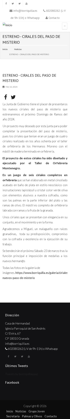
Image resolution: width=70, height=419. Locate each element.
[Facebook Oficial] (6, 3)
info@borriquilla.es (25, 11)
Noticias (18, 49)
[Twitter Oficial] (12, 3)
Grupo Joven (37, 411)
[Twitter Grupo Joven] (19, 3)
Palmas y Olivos (32, 416)
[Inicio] (7, 25)
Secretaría (13, 416)
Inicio (5, 49)
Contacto (54, 18)
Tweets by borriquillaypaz (21, 374)
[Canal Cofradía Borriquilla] (26, 3)
